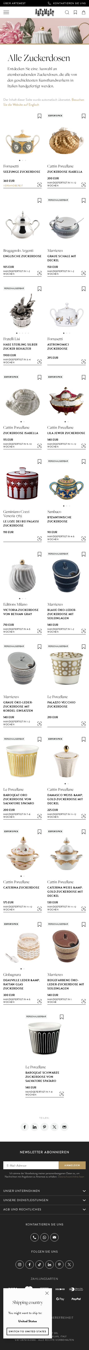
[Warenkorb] (83, 12)
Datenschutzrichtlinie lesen (71, 1176)
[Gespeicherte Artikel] (75, 12)
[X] (54, 1127)
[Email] (64, 1127)
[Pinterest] (44, 1127)
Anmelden (72, 1165)
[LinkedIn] (49, 1264)
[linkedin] (34, 1127)
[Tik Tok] (39, 1264)
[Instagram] (20, 1264)
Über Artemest (14, 3)
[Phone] (34, 1237)
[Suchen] (67, 12)
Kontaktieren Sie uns (69, 3)
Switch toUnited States (28, 1331)
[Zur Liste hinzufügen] (39, 116)
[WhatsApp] (44, 1237)
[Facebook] (25, 1127)
